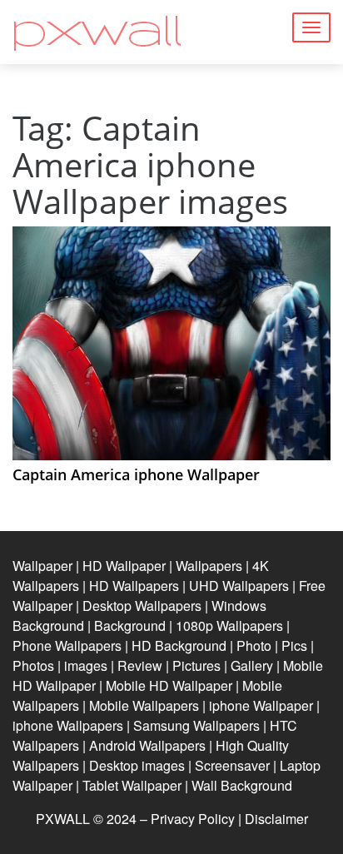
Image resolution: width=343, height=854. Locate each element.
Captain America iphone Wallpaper (136, 474)
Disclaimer (276, 818)
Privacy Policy (193, 818)
